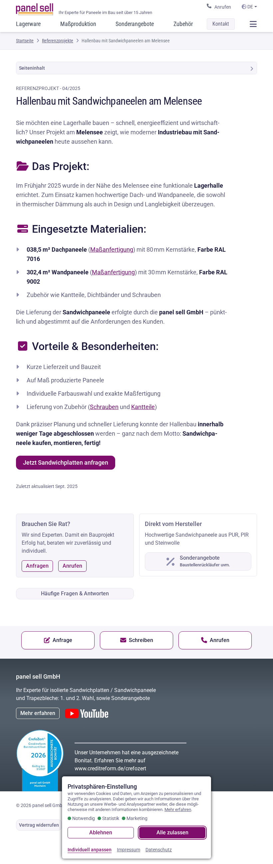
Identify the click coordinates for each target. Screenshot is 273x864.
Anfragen (37, 566)
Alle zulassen (172, 832)
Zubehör (183, 23)
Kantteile (143, 406)
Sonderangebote (135, 23)
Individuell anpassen (90, 849)
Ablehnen (100, 832)
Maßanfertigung (111, 249)
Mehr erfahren (37, 713)
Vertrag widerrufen (39, 825)
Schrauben (104, 406)
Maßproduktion (78, 23)
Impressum (128, 849)
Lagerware (28, 23)
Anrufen (222, 7)
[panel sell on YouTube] (86, 713)
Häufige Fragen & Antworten (75, 593)
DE (249, 6)
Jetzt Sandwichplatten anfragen (65, 462)
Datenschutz (158, 849)
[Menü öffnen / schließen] (253, 24)
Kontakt (220, 24)
